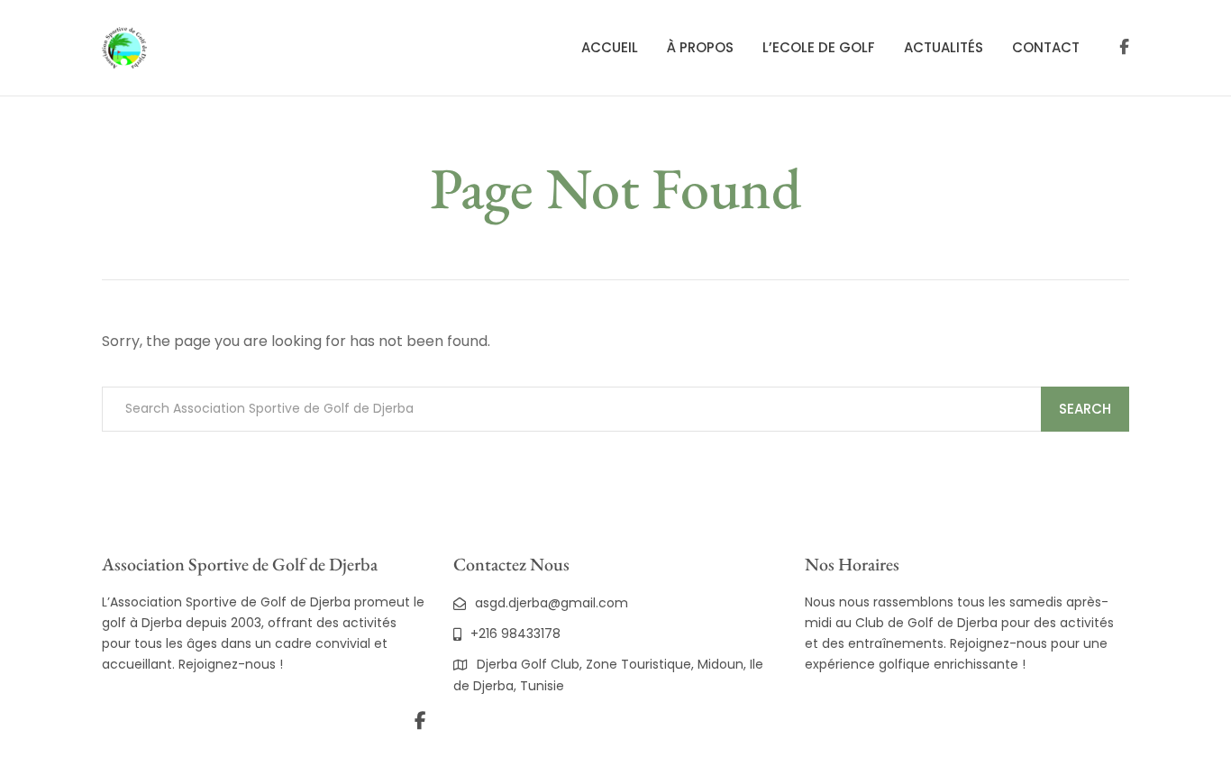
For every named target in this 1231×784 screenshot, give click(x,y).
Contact (1046, 47)
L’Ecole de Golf (818, 47)
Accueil (609, 47)
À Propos (700, 47)
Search (1085, 408)
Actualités (943, 47)
